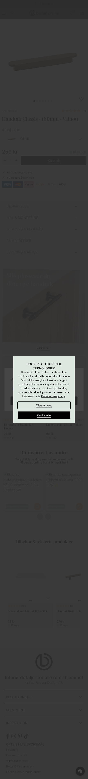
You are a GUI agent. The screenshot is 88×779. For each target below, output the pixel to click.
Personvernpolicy (53, 396)
